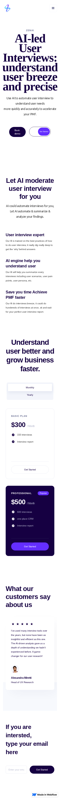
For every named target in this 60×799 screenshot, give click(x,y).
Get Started (30, 469)
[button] (53, 8)
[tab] (30, 387)
